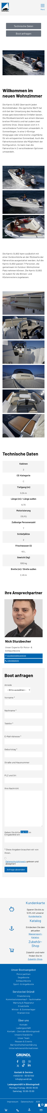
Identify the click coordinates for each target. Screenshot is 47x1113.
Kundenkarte (35, 916)
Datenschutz (27, 1101)
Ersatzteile (23, 1006)
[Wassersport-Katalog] (29, 1110)
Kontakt (23, 1024)
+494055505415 (13, 661)
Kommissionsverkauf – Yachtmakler (23, 999)
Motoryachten (23, 974)
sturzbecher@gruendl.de (16, 656)
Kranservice (23, 1012)
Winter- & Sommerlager (23, 1009)
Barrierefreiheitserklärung (23, 1044)
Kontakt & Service (23, 1072)
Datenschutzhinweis (16, 861)
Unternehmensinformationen (23, 1048)
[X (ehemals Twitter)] (18, 1065)
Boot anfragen (23, 33)
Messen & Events (23, 1041)
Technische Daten (23, 26)
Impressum (12, 1101)
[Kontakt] (17, 1110)
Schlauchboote (23, 980)
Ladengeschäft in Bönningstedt (23, 1084)
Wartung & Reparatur (23, 1002)
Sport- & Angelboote (23, 984)
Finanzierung (23, 996)
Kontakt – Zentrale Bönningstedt (23, 1031)
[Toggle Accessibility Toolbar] (42, 1104)
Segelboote (23, 977)
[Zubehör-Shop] (6, 1110)
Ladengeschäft (23, 1028)
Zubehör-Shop (35, 959)
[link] (23, 178)
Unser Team (23, 1038)
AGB (38, 1101)
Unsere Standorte (23, 1034)
